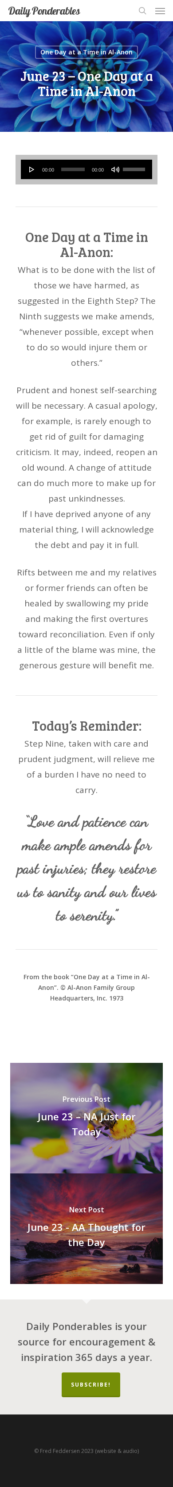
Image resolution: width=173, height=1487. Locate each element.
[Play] (32, 169)
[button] (160, 10)
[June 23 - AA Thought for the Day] (86, 1228)
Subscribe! (91, 1384)
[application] (86, 169)
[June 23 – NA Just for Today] (86, 1118)
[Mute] (115, 169)
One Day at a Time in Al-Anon (86, 52)
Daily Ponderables (44, 10)
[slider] (135, 166)
